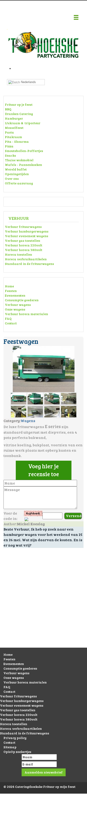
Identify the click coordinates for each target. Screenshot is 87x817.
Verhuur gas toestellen (22, 240)
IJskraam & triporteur (22, 123)
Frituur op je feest (18, 104)
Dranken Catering (19, 114)
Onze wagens (15, 309)
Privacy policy (14, 738)
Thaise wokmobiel (19, 160)
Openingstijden (17, 174)
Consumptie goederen (22, 300)
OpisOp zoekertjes (17, 751)
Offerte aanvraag (19, 183)
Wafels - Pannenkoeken (23, 164)
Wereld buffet (16, 169)
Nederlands (28, 82)
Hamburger (14, 118)
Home (9, 286)
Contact (11, 323)
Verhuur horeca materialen (26, 314)
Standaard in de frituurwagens (29, 263)
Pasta (9, 132)
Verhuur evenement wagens (26, 236)
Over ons (12, 178)
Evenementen (15, 295)
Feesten (11, 291)
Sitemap (9, 747)
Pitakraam (13, 137)
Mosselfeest (14, 127)
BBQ (8, 109)
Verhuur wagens (18, 304)
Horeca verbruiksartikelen (26, 259)
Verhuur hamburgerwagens (26, 231)
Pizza (9, 146)
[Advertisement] (43, 602)
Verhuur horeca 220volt (23, 245)
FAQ (8, 318)
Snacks (10, 155)
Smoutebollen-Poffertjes (24, 151)
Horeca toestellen (18, 254)
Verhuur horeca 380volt (23, 250)
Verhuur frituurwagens (23, 226)
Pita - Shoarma (17, 141)
